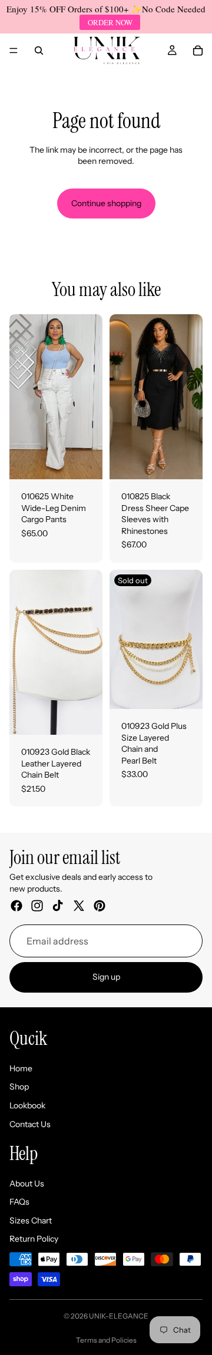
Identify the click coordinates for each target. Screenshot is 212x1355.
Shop (19, 1086)
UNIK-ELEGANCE (118, 1316)
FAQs (19, 1201)
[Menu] (13, 50)
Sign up (106, 976)
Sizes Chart (30, 1220)
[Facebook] (16, 906)
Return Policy (33, 1239)
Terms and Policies (106, 1340)
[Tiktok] (58, 906)
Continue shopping (106, 203)
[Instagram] (37, 906)
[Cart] (198, 50)
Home (20, 1068)
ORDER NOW (110, 22)
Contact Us (30, 1124)
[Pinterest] (99, 906)
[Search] (39, 50)
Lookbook (27, 1105)
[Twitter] (79, 906)
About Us (26, 1183)
